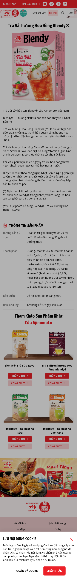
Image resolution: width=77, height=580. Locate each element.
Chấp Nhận (54, 571)
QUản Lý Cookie (27, 571)
